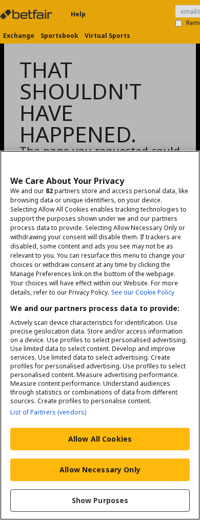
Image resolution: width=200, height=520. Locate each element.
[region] (100, 335)
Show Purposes (100, 500)
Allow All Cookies (100, 439)
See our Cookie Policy (142, 292)
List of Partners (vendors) (48, 412)
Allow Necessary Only (100, 469)
